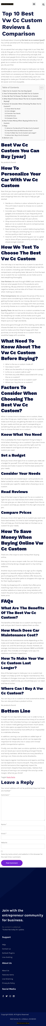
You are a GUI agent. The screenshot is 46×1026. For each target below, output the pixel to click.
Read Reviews (11, 116)
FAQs (5, 126)
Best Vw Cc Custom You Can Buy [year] (17, 91)
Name (4, 824)
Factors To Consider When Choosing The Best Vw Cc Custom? (22, 105)
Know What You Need (13, 108)
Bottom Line (8, 138)
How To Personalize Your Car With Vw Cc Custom (21, 93)
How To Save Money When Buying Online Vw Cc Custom (21, 122)
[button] (34, 4)
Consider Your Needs (13, 113)
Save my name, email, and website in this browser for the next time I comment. (22, 855)
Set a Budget (11, 111)
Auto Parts (11, 777)
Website (4, 842)
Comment (5, 795)
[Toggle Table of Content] (40, 88)
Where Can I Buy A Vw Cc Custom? (18, 135)
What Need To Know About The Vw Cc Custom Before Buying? (23, 100)
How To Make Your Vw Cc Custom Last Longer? (21, 133)
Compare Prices (12, 118)
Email (4, 833)
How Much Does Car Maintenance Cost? (20, 130)
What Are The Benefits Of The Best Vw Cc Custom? (23, 128)
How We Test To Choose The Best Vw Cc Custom (21, 96)
